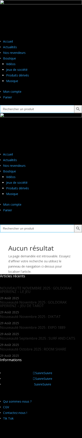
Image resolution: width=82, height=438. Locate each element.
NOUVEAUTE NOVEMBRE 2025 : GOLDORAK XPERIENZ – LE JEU (36, 290)
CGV (6, 407)
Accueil (8, 41)
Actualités (10, 47)
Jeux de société (17, 70)
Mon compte (12, 91)
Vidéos (11, 64)
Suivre (48, 373)
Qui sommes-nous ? (17, 401)
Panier (7, 97)
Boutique (9, 58)
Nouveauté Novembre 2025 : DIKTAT (30, 316)
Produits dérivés (17, 75)
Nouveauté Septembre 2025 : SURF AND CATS (37, 338)
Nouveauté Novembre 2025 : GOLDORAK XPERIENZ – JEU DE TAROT (33, 304)
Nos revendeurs (14, 53)
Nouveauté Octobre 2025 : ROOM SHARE (33, 349)
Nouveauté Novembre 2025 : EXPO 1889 (32, 327)
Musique (12, 81)
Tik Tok (8, 418)
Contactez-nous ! (15, 413)
